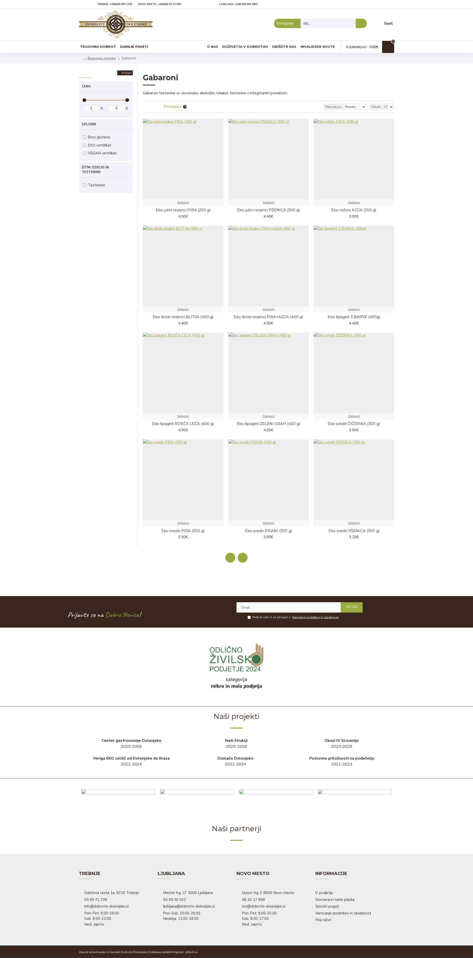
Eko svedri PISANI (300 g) (268, 530)
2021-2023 (341, 761)
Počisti (126, 73)
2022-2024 (131, 761)
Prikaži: (376, 107)
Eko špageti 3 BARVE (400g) (354, 316)
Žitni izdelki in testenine (95, 170)
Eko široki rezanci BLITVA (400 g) (183, 316)
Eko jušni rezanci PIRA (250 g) (183, 210)
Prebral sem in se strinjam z (295, 617)
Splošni (89, 124)
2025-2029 (341, 743)
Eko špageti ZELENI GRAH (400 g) (268, 423)
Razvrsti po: (334, 107)
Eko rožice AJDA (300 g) (353, 210)
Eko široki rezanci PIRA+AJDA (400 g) (268, 316)
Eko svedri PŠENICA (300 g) (354, 530)
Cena (86, 86)
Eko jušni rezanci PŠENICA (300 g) (268, 210)
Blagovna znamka (102, 58)
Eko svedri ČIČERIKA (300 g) (354, 423)
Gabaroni (183, 202)
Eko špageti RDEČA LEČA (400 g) (183, 423)
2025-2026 (131, 743)
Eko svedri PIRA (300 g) (183, 530)
